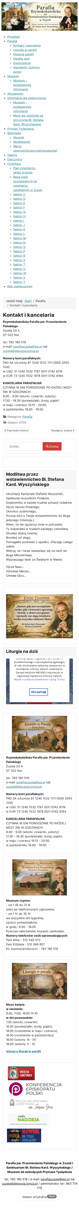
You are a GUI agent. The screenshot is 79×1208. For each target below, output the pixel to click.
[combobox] (24, 446)
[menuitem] (13, 37)
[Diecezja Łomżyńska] (21, 1073)
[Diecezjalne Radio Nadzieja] (28, 1120)
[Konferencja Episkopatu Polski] (35, 1088)
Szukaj (53, 446)
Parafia (27, 416)
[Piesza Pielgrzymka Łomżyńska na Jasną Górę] (31, 1104)
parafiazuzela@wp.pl (27, 346)
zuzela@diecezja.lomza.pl (21, 351)
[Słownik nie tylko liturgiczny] (24, 1135)
